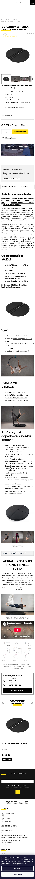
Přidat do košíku (20, 132)
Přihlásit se (18, 792)
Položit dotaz (17, 690)
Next (33, 703)
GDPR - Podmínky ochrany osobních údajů (14, 837)
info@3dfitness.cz (10, 813)
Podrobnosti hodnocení (9, 36)
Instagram (8, 821)
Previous (3, 703)
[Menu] (32, 2)
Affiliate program (6, 842)
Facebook (8, 818)
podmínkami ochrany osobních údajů (17, 787)
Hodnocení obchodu (7, 833)
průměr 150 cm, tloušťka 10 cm (16, 401)
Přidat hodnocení (11, 179)
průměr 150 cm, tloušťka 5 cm (16, 398)
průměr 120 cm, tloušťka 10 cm (16, 395)
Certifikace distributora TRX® (10, 840)
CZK (19, 2)
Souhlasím (17, 874)
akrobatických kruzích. (12, 205)
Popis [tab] (4, 187)
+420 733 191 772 (10, 816)
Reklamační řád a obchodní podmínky (13, 835)
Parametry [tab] (23, 187)
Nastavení (17, 868)
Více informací (6, 115)
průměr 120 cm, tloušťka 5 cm (16, 392)
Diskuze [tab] (12, 187)
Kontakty (4, 845)
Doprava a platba (6, 830)
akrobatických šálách (22, 203)
